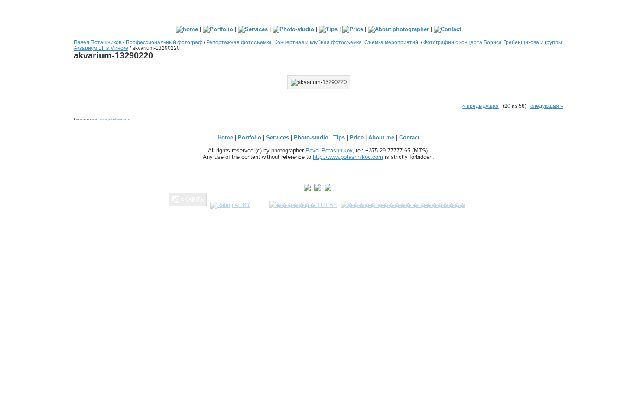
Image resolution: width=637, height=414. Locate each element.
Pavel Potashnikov (329, 150)
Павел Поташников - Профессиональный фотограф (138, 42)
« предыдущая (480, 106)
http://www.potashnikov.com (348, 157)
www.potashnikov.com (115, 119)
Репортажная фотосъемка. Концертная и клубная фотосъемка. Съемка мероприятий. (312, 42)
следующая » (546, 106)
